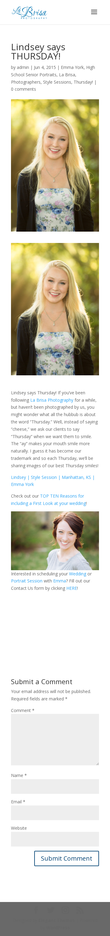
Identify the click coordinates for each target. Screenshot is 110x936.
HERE (71, 588)
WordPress (58, 927)
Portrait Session (26, 581)
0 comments (23, 89)
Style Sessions (57, 82)
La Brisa (67, 75)
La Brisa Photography (51, 400)
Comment (23, 710)
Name (19, 775)
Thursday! (83, 82)
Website (19, 828)
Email (18, 802)
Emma (59, 581)
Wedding (77, 574)
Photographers (26, 82)
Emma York (72, 67)
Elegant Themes (56, 920)
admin (23, 67)
